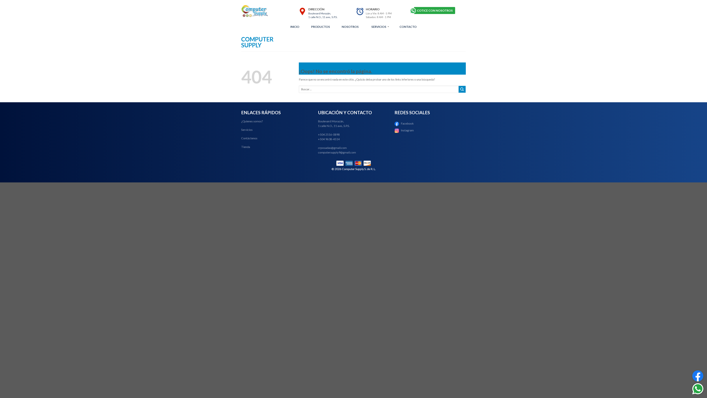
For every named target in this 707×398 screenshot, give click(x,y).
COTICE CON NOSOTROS (435, 10)
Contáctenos (249, 138)
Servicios (378, 26)
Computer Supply (257, 42)
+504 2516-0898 (329, 134)
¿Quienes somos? (252, 121)
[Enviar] (462, 89)
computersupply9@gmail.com (337, 152)
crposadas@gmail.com (332, 147)
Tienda (245, 147)
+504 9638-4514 (329, 139)
